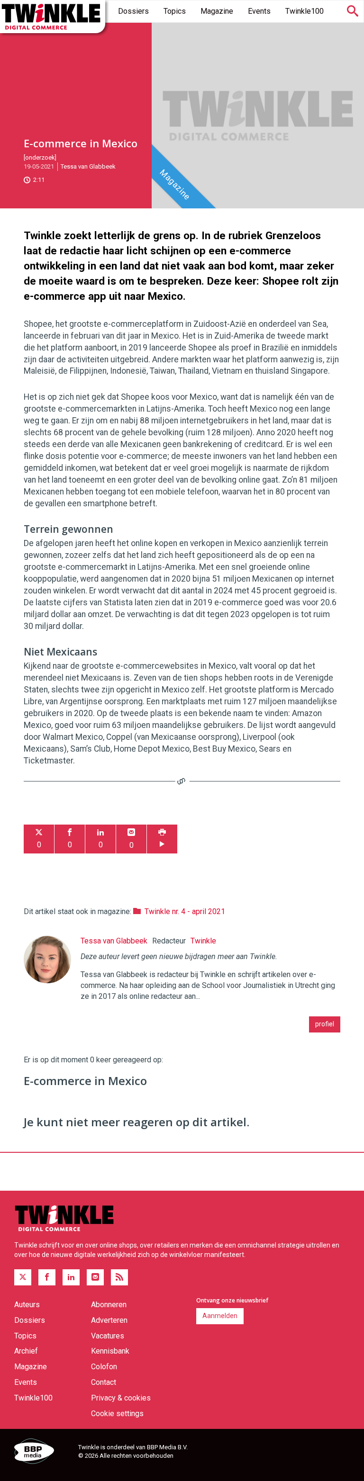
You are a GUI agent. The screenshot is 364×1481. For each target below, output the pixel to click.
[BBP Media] (42, 1452)
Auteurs (27, 1304)
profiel (324, 1024)
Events (259, 11)
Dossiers (133, 11)
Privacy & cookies (121, 1397)
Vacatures (107, 1335)
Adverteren (109, 1320)
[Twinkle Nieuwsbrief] (95, 1277)
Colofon (104, 1366)
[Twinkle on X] (22, 1277)
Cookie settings (117, 1413)
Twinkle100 (304, 11)
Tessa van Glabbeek (88, 166)
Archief (26, 1350)
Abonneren (109, 1304)
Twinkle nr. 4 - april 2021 (185, 911)
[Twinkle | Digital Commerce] (52, 16)
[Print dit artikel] (162, 839)
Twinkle (203, 940)
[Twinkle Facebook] (46, 1277)
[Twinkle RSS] (119, 1277)
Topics (175, 11)
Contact (103, 1382)
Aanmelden (219, 1315)
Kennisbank (110, 1350)
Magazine (216, 11)
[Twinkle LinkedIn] (71, 1277)
